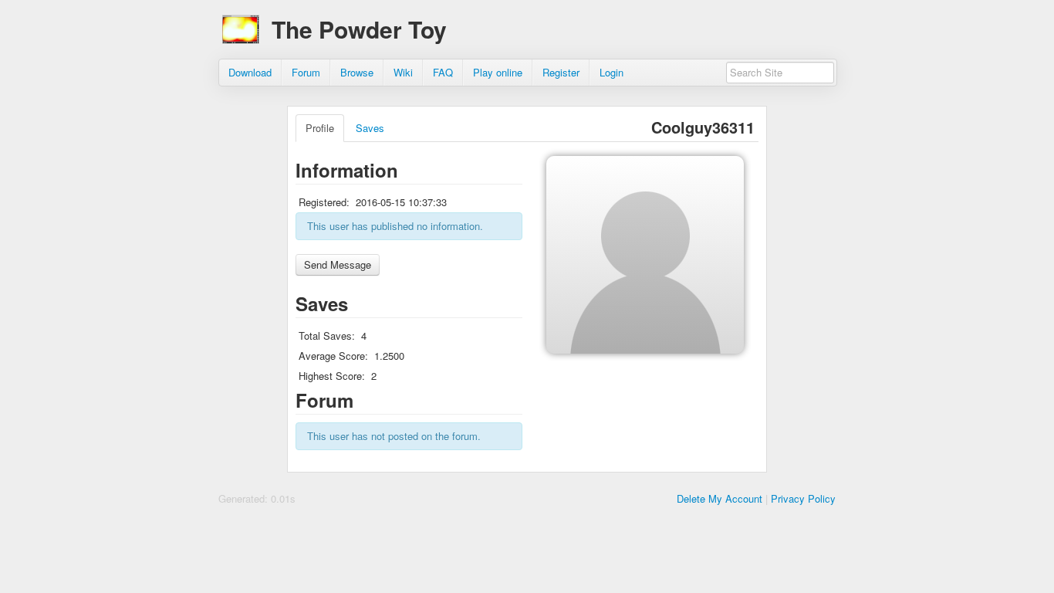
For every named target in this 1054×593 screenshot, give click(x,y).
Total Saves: (327, 335)
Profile (320, 127)
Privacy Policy (803, 498)
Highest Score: (332, 375)
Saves (370, 127)
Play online (497, 72)
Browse (356, 72)
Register (560, 72)
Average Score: (333, 355)
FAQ (443, 72)
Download (250, 72)
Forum (306, 72)
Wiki (403, 72)
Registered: (324, 202)
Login (611, 72)
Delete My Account (719, 498)
